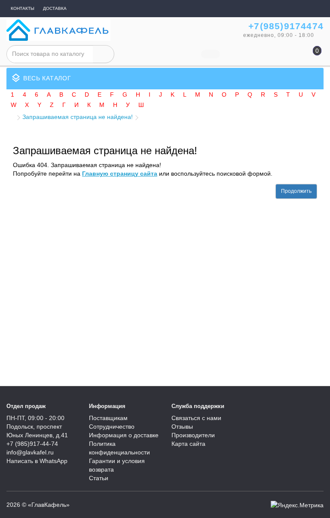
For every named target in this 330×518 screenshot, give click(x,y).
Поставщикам (108, 417)
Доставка (55, 8)
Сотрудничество (111, 426)
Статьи (98, 478)
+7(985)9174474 (286, 26)
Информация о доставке (124, 435)
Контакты (22, 8)
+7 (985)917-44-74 (32, 443)
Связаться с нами (196, 417)
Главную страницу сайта (119, 173)
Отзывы (182, 426)
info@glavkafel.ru (30, 452)
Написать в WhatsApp (36, 460)
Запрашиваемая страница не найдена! (77, 116)
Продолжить (296, 191)
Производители (193, 435)
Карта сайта (188, 443)
